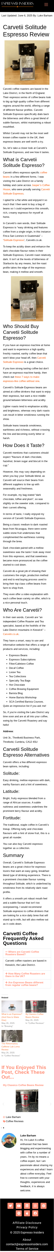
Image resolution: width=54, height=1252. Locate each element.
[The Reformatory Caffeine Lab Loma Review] (12, 1036)
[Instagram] (35, 1206)
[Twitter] (11, 1206)
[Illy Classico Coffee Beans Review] (36, 1007)
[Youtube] (19, 1206)
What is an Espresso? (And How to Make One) (12, 1017)
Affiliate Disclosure (27, 1223)
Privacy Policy (27, 1227)
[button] (27, 953)
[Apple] (27, 1213)
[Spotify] (19, 1213)
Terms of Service (27, 1248)
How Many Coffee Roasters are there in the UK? (25, 975)
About (27, 1239)
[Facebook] (35, 1213)
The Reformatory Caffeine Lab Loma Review (11, 1046)
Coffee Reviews (15, 1121)
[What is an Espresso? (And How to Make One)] (12, 1007)
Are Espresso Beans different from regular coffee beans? (24, 984)
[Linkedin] (27, 1206)
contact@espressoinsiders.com (27, 1244)
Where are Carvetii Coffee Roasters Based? (22, 953)
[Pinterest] (43, 1206)
